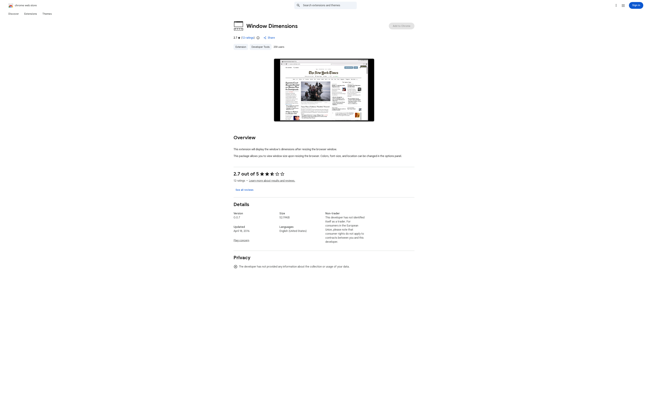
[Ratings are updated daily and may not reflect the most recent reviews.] (258, 37)
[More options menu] (616, 5)
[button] (623, 5)
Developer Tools (260, 46)
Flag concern (241, 240)
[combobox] (330, 5)
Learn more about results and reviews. (272, 180)
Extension (241, 46)
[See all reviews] (244, 190)
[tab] (14, 14)
